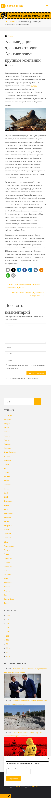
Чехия (6, 578)
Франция (7, 570)
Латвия (6, 505)
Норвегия (7, 517)
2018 (8, 648)
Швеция (7, 587)
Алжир (6, 427)
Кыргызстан (8, 501)
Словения (7, 538)
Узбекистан (8, 558)
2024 (8, 623)
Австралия (7, 419)
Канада (6, 489)
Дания (6, 468)
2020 (8, 640)
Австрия (7, 423)
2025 (8, 619)
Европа (6, 472)
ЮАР (5, 595)
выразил (34, 86)
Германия (7, 460)
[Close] (48, 758)
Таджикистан (9, 546)
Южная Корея (9, 599)
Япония (6, 603)
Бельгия (6, 440)
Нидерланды (8, 513)
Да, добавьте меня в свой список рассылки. (24, 378)
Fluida (18, 787)
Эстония (7, 591)
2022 (8, 632)
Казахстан (7, 485)
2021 (8, 636)
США (6, 542)
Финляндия (8, 566)
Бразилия (7, 448)
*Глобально (8, 415)
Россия (12, 21)
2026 (8, 615)
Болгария (7, 444)
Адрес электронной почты (16, 768)
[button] (8, 270)
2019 (8, 644)
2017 (8, 652)
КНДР (6, 497)
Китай (6, 493)
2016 (8, 656)
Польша (6, 521)
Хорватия (7, 574)
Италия (6, 480)
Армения (7, 432)
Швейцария (8, 582)
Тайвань (7, 550)
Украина (7, 562)
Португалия (8, 525)
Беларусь (7, 436)
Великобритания (10, 452)
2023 (8, 627)
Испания (7, 476)
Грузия (6, 464)
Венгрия (7, 456)
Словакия (7, 533)
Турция (6, 554)
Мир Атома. (36, 787)
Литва (6, 509)
